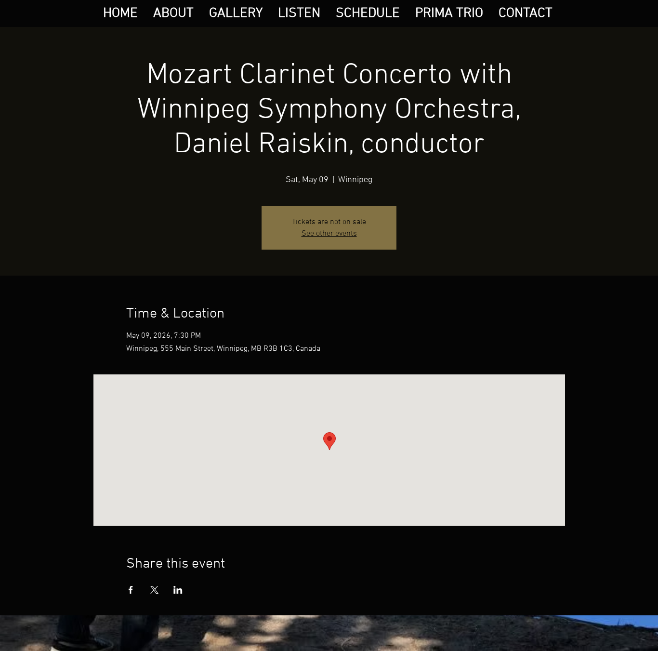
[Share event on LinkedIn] (178, 590)
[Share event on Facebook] (130, 590)
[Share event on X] (154, 590)
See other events (329, 234)
